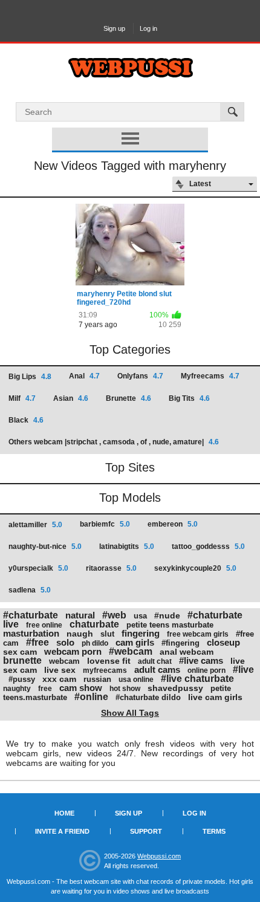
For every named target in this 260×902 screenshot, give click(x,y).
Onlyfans (140, 376)
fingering (141, 633)
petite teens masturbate (169, 624)
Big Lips (29, 376)
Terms (214, 831)
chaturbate (94, 624)
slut (107, 633)
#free (37, 642)
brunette (22, 660)
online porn (206, 670)
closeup (223, 642)
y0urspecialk (38, 568)
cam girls (134, 642)
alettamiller (35, 525)
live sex (60, 670)
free (45, 688)
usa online (136, 679)
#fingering (180, 642)
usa (140, 615)
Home (64, 813)
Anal (84, 376)
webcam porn (73, 651)
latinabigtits (126, 546)
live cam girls (215, 697)
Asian (70, 398)
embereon (173, 524)
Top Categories (130, 349)
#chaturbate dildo (148, 697)
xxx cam (59, 679)
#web (114, 615)
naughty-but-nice (45, 546)
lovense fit (109, 661)
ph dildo (95, 643)
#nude (167, 615)
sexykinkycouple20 (195, 568)
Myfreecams (210, 376)
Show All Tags (130, 713)
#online (91, 697)
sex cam (20, 652)
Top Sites (130, 467)
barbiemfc (105, 524)
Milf (22, 398)
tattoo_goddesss (208, 546)
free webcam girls (198, 634)
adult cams (157, 669)
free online (44, 625)
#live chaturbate (197, 678)
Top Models (130, 497)
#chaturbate (30, 615)
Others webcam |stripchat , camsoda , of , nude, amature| (113, 442)
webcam (64, 661)
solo (65, 642)
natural (80, 615)
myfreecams (105, 670)
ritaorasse (111, 568)
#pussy (21, 679)
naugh (80, 633)
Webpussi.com (159, 856)
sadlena (29, 590)
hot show (124, 688)
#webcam (130, 651)
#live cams (201, 660)
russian (97, 679)
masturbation (31, 633)
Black (26, 420)
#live (243, 669)
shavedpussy (175, 688)
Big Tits (189, 398)
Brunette (128, 398)
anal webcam (186, 652)
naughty (17, 688)
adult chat (155, 661)
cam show (80, 688)
